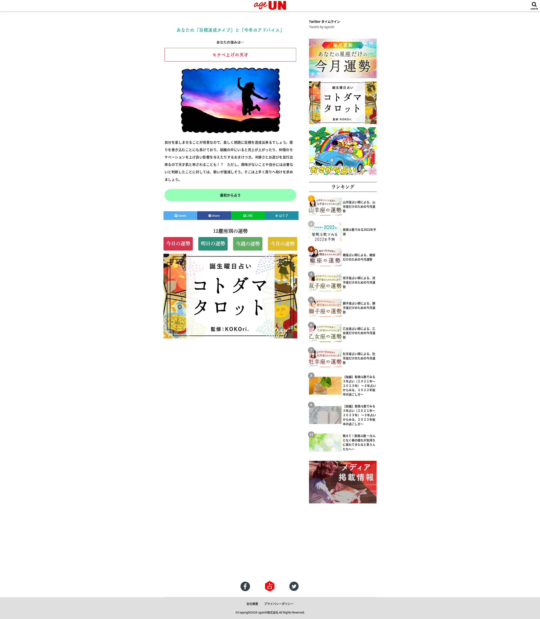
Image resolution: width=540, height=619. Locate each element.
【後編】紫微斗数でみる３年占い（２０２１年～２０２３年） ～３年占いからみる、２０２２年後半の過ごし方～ (359, 386)
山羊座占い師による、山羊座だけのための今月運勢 (359, 206)
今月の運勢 (282, 243)
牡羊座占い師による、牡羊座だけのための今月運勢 (359, 358)
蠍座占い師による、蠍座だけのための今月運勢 (359, 257)
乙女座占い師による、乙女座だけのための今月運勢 (359, 332)
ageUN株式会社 (268, 612)
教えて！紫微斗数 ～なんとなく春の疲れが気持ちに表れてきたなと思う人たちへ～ (359, 442)
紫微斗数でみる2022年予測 (359, 231)
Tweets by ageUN (321, 27)
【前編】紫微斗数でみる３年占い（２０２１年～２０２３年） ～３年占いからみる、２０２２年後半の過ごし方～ (359, 415)
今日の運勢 (178, 243)
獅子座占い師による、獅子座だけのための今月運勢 (359, 307)
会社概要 (252, 603)
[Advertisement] (126, 547)
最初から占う (230, 195)
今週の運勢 (248, 243)
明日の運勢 (213, 243)
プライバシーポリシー (279, 603)
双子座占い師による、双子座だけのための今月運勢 (359, 282)
